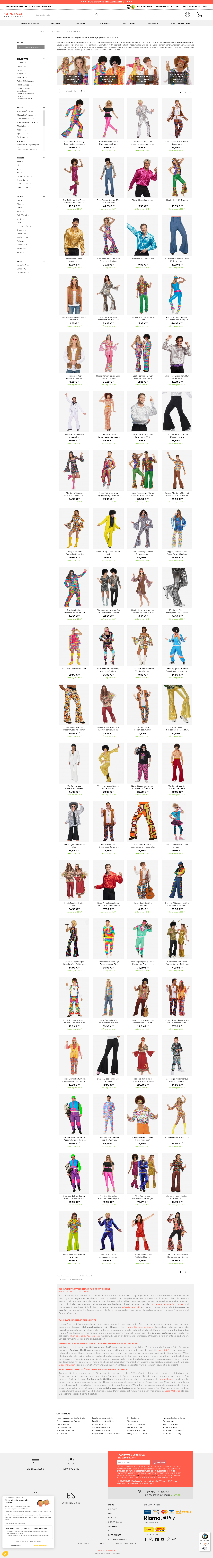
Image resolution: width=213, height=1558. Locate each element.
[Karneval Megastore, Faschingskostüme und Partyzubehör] (17, 15)
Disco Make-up (172, 1391)
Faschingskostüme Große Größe (71, 1418)
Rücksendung (115, 1522)
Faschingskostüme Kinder (103, 1421)
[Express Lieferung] (71, 1495)
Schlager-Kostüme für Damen (167, 1304)
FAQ (110, 1513)
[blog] (175, 1540)
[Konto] (187, 15)
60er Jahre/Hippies (26, 115)
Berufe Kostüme (64, 1424)
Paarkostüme (166, 1379)
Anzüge (21, 130)
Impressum (83, 1544)
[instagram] (152, 1540)
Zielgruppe (22, 59)
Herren (21, 66)
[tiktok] (158, 1540)
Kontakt (112, 1509)
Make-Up (105, 23)
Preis (19, 261)
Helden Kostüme (134, 1427)
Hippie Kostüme (64, 1427)
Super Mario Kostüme (172, 1430)
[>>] (190, 92)
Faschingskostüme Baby (103, 1418)
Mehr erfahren (15, 1546)
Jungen (21, 74)
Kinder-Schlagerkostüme (140, 1327)
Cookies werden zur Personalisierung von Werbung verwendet (28, 1536)
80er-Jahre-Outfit (131, 1307)
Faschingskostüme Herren (174, 1418)
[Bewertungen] (35, 1495)
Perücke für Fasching (172, 1433)
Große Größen (24, 176)
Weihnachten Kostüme (137, 1424)
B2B (110, 1531)
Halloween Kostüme (101, 1430)
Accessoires (129, 23)
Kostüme (56, 23)
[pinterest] (169, 1540)
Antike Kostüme (170, 1427)
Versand (112, 1518)
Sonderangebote (180, 23)
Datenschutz (114, 1535)
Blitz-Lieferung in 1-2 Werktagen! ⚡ (106, 2)
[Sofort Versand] (71, 1461)
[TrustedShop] (131, 7)
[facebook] (147, 1540)
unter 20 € (163, 1350)
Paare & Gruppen (25, 85)
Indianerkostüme (99, 1424)
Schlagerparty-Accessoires (85, 1336)
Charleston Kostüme (101, 1427)
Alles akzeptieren (41, 1546)
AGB (102, 1544)
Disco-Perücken (67, 1365)
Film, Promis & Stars (27, 149)
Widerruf (112, 1526)
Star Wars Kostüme (65, 1430)
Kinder (21, 70)
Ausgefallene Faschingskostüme (106, 1433)
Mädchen (22, 77)
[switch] (204, 1548)
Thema (20, 108)
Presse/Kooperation (117, 1539)
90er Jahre (23, 126)
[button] (5, 1554)
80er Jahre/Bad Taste (27, 122)
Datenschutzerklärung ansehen (15, 1523)
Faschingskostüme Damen (68, 1421)
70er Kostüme (63, 1433)
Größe (20, 158)
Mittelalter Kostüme (136, 1430)
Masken (80, 23)
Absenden (161, 1462)
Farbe (20, 197)
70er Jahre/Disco (25, 119)
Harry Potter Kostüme (137, 1433)
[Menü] (209, 1533)
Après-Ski (22, 133)
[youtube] (164, 1540)
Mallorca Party (30, 23)
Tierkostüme (132, 1421)
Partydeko (154, 23)
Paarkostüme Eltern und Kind (27, 94)
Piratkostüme (168, 1421)
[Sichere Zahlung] (35, 1461)
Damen (21, 63)
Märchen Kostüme (170, 1424)
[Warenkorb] (203, 15)
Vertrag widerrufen (125, 1544)
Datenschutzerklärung (146, 1475)
